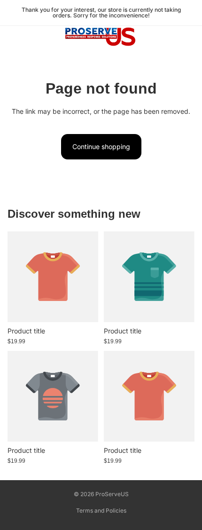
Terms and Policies (101, 510)
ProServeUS (112, 494)
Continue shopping (101, 146)
